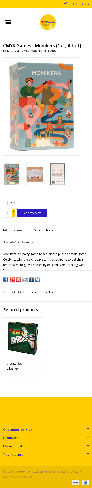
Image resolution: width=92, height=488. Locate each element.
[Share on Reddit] (25, 279)
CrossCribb (15, 364)
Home (7, 51)
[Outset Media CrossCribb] (23, 338)
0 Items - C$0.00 (79, 4)
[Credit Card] (84, 482)
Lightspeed (25, 477)
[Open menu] (8, 22)
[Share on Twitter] (37, 279)
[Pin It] (18, 279)
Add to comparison (35, 292)
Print (52, 292)
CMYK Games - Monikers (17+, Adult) (36, 51)
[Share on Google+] (12, 279)
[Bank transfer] (75, 482)
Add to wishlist (12, 292)
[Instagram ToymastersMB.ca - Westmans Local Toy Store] (49, 410)
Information (12, 230)
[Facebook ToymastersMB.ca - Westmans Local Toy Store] (42, 410)
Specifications (43, 230)
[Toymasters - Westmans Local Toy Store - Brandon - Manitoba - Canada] (54, 22)
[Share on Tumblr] (31, 279)
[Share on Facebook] (5, 279)
